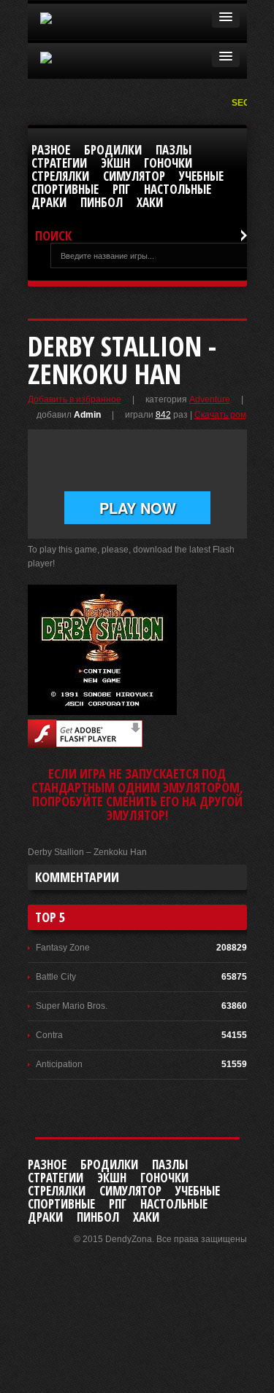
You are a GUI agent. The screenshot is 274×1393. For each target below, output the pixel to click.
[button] (226, 17)
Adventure (209, 399)
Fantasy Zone (63, 948)
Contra (49, 1035)
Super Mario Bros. (71, 1006)
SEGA (245, 103)
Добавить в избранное (74, 399)
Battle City (56, 977)
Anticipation (59, 1064)
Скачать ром (220, 415)
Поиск (53, 236)
